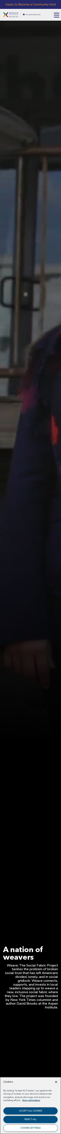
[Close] (56, 1082)
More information (31, 1100)
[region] (30, 1105)
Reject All (31, 1119)
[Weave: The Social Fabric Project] (22, 12)
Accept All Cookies (30, 1110)
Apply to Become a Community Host (30, 4)
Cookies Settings (31, 1127)
